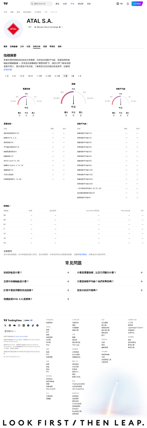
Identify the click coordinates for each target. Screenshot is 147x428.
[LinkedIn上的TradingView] (23, 325)
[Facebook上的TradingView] (9, 325)
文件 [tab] (22, 46)
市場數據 (75, 328)
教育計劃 (131, 347)
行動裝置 (49, 396)
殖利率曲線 (50, 381)
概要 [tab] (5, 46)
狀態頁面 (75, 414)
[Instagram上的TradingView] (19, 325)
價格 (73, 325)
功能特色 (75, 322)
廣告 (129, 340)
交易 (103, 342)
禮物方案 (75, 330)
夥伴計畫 (131, 345)
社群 (65, 4)
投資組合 (49, 379)
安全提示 (75, 409)
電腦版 (48, 399)
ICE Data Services (19, 336)
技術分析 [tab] (36, 46)
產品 (57, 4)
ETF (47, 332)
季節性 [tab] (52, 46)
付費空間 (105, 362)
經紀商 (80, 4)
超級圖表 (49, 322)
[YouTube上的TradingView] (14, 325)
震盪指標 (7, 124)
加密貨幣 (49, 337)
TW (121, 4)
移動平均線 (81, 124)
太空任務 (75, 367)
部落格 (74, 369)
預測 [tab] (45, 46)
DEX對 (48, 342)
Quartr (36, 351)
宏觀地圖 (49, 386)
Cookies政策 (76, 404)
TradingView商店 (78, 384)
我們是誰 (75, 364)
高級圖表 (131, 330)
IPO (47, 372)
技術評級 (8, 69)
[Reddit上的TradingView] (37, 325)
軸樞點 (6, 206)
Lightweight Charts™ (135, 328)
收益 (47, 367)
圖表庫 (130, 325)
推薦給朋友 (106, 328)
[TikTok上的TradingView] (32, 325)
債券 (47, 335)
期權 (47, 384)
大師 (103, 357)
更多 (89, 4)
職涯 (73, 374)
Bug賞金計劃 (77, 411)
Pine (47, 345)
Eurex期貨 (76, 354)
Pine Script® (50, 389)
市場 (72, 4)
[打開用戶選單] (128, 3)
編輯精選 (105, 347)
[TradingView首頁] (6, 3)
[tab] (7, 76)
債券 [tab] (60, 46)
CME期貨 (75, 352)
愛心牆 (104, 325)
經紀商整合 (132, 342)
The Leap (75, 345)
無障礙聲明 (76, 406)
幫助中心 (75, 372)
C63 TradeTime (78, 389)
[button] (61, 3)
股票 (47, 330)
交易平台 (131, 333)
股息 (47, 369)
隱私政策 (75, 401)
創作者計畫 (106, 330)
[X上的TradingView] (5, 325)
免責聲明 (75, 399)
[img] (60, 27)
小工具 (130, 322)
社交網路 (105, 322)
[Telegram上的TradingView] (28, 325)
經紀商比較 (76, 342)
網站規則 (105, 333)
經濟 (47, 364)
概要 (73, 337)
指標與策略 (106, 354)
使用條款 (83, 254)
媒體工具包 (76, 377)
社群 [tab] (28, 46)
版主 (103, 335)
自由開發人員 (106, 359)
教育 (103, 345)
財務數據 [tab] (13, 46)
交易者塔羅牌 (77, 386)
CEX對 (48, 340)
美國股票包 (76, 357)
